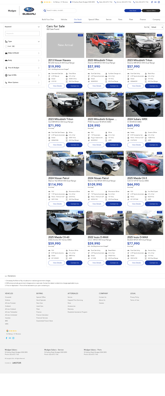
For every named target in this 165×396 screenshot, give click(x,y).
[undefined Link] (155, 2)
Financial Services (42, 318)
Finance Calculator (42, 315)
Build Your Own (48, 20)
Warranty (70, 309)
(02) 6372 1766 (14, 354)
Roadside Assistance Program (77, 312)
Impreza (7, 318)
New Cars (39, 303)
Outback (8, 306)
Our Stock (78, 20)
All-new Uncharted (11, 315)
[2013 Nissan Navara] (65, 45)
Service (108, 20)
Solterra (7, 300)
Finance (143, 20)
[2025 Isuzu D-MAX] (144, 222)
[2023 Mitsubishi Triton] (105, 45)
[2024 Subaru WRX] (144, 104)
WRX (6, 324)
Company (156, 20)
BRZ (6, 321)
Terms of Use (134, 300)
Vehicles (64, 20)
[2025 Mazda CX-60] (65, 222)
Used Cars (39, 306)
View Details (57, 86)
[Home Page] (22, 10)
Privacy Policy (134, 297)
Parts (120, 20)
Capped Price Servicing (75, 300)
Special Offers (94, 20)
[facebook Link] (152, 2)
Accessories (71, 306)
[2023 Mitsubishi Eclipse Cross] (105, 104)
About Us (102, 300)
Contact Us (75, 86)
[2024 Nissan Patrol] (65, 163)
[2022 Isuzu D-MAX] (105, 222)
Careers (101, 303)
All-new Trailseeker (11, 312)
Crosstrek (8, 297)
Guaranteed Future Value (44, 321)
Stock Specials (41, 300)
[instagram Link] (158, 2)
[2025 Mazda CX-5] (144, 163)
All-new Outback (10, 309)
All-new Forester (10, 303)
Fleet (131, 20)
